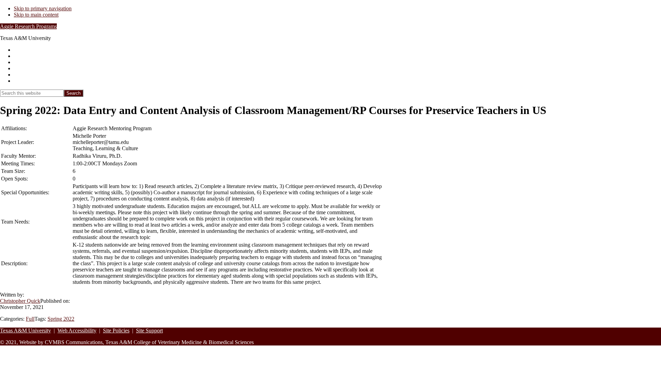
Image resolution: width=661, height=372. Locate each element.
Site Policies (116, 330)
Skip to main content (36, 15)
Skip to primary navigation (43, 8)
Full (30, 319)
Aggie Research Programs (28, 26)
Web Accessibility (76, 330)
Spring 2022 (61, 319)
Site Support (149, 330)
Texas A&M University (25, 330)
